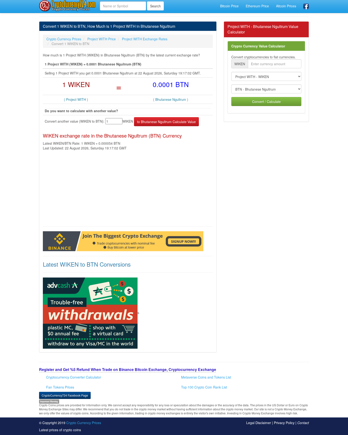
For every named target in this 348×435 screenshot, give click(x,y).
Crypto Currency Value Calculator (258, 46)
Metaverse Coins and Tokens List (206, 377)
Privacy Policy (284, 422)
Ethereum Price (257, 6)
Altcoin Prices (286, 6)
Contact (303, 422)
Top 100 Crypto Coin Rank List (204, 387)
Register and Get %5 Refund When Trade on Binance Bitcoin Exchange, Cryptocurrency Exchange (127, 369)
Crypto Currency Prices (83, 422)
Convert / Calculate (266, 101)
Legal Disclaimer (258, 422)
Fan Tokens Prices (60, 387)
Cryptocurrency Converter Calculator (73, 377)
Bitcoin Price (229, 6)
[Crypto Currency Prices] (67, 5)
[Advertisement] (128, 188)
